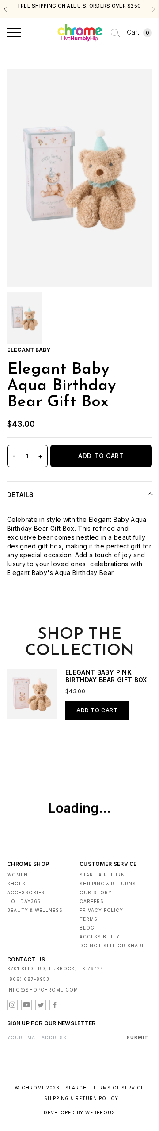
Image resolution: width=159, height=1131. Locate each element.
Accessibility (100, 936)
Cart (138, 32)
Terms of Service (118, 1087)
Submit (137, 1037)
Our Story (96, 892)
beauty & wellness (35, 910)
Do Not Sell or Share (112, 945)
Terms (89, 919)
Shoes (16, 883)
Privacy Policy (101, 910)
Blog (87, 927)
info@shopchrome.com (42, 989)
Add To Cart (101, 455)
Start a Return (102, 874)
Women (17, 874)
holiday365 (24, 901)
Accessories (26, 892)
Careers (92, 901)
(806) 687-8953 (28, 979)
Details (20, 494)
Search (76, 1087)
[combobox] (115, 33)
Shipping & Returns (108, 883)
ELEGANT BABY (28, 350)
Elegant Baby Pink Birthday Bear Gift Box (106, 675)
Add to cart (97, 710)
